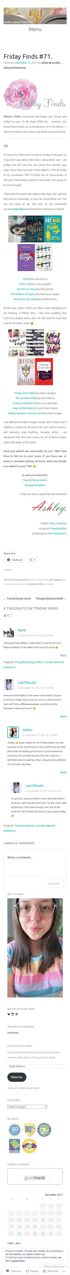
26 (19, 1233)
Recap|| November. (35, 485)
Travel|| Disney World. (35, 480)
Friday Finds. (42, 580)
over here (19, 209)
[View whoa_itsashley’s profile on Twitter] (8, 1014)
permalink (48, 584)
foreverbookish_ (57, 533)
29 (43, 1233)
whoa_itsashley (58, 523)
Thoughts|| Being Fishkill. (51, 598)
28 (35, 1233)
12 (19, 1220)
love (25, 584)
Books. (31, 580)
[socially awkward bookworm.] (35, 16)
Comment (54, 883)
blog (63, 580)
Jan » (18, 1243)
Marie (22, 630)
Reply (63, 655)
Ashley (27, 730)
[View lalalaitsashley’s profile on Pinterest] (16, 1014)
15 (43, 1220)
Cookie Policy (18, 1260)
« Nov (10, 1243)
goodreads (16, 584)
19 (19, 1227)
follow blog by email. (20, 1046)
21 (35, 1227)
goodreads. (13, 1032)
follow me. (17, 1077)
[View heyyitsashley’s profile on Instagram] (12, 1014)
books (7, 584)
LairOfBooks (27, 682)
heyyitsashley (59, 528)
